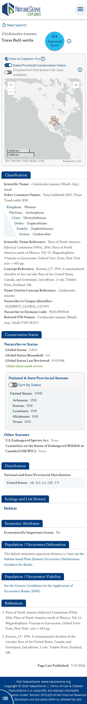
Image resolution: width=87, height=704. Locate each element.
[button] (11, 85)
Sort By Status (30, 385)
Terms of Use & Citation (66, 686)
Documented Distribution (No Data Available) (38, 72)
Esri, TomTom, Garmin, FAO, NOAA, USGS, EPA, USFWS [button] (33, 161)
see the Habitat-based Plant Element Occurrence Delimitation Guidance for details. (44, 559)
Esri (79, 161)
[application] (43, 120)
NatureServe (37, 686)
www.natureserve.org (56, 682)
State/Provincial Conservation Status (39, 65)
